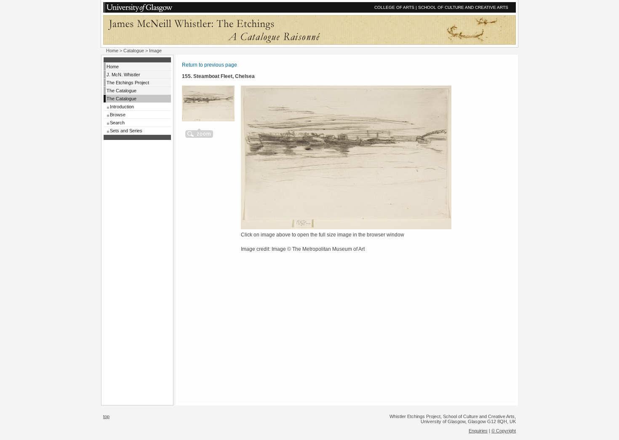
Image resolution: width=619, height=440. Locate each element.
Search (117, 122)
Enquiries (478, 430)
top (106, 416)
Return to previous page (209, 64)
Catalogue (133, 50)
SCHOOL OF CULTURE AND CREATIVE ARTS (463, 7)
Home (112, 50)
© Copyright (503, 430)
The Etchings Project (128, 82)
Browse (117, 114)
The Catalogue (121, 90)
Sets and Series (126, 130)
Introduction (122, 106)
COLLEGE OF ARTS (394, 7)
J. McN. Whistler (123, 74)
